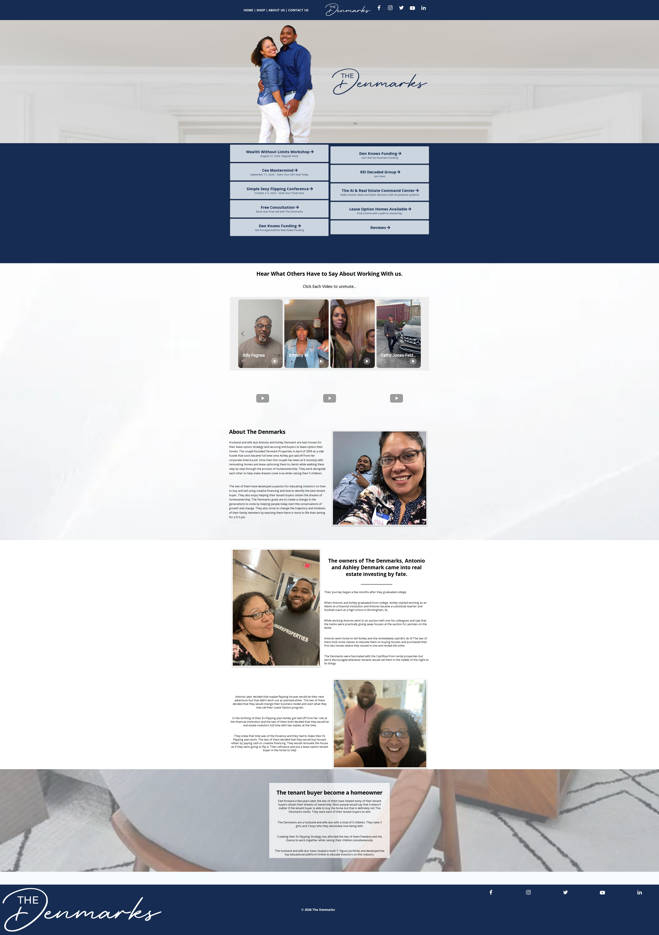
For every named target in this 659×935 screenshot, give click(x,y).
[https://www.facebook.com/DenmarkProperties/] (379, 7)
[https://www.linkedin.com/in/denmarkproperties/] (423, 7)
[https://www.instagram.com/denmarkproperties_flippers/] (528, 892)
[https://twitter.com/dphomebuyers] (401, 7)
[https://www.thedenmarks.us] (347, 9)
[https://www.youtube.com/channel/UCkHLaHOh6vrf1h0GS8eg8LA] (412, 8)
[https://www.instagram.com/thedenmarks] (390, 7)
